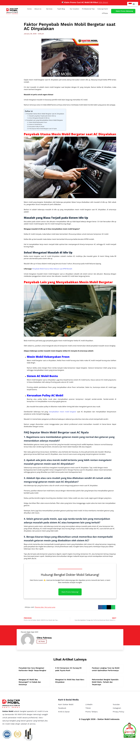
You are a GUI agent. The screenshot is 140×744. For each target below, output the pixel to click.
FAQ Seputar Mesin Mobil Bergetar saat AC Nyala (43, 128)
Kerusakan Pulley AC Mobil (36, 126)
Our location (74, 9)
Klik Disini (87, 2)
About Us (37, 9)
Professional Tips (88, 9)
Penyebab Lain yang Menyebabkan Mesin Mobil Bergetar (44, 120)
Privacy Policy (118, 712)
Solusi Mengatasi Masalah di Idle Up (39, 118)
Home (29, 9)
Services (49, 9)
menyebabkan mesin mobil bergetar (62, 412)
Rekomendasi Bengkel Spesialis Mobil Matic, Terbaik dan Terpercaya (105, 682)
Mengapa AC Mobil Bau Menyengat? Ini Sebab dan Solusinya (30, 682)
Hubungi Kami (102, 9)
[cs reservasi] (129, 730)
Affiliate (105, 13)
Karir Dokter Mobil (65, 704)
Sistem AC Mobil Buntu (35, 124)
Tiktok (88, 708)
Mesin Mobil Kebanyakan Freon (38, 122)
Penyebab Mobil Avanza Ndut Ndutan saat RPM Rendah (52, 269)
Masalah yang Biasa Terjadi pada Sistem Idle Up (42, 116)
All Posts (42, 641)
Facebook (62, 708)
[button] (100, 607)
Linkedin (88, 704)
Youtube (116, 704)
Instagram (117, 708)
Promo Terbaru (91, 712)
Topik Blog (61, 9)
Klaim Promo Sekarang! (70, 592)
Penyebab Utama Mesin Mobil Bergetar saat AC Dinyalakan (45, 114)
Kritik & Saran (64, 712)
